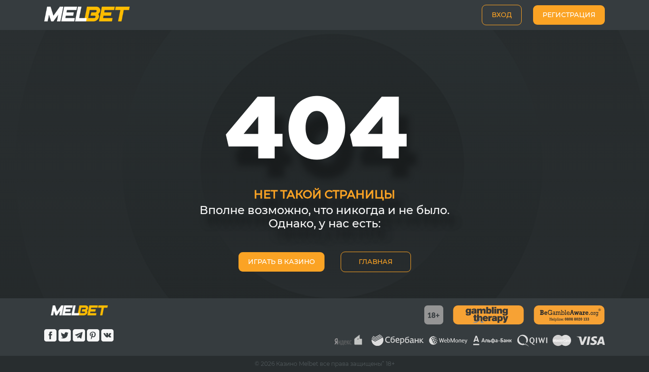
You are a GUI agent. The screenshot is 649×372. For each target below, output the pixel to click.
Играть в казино (281, 261)
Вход (502, 14)
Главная (375, 261)
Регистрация (569, 14)
